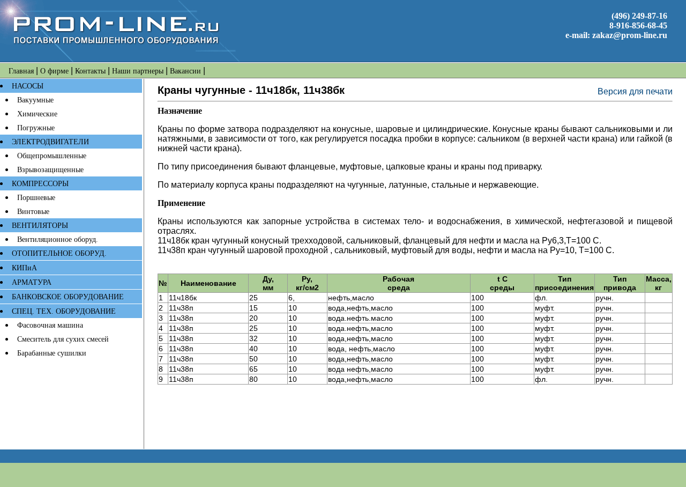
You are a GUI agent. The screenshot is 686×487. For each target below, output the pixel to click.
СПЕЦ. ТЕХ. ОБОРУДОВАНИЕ (64, 311)
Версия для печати (635, 91)
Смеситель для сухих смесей (63, 339)
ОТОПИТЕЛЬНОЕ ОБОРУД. (59, 253)
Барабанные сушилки (51, 353)
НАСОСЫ (27, 86)
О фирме (54, 71)
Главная (21, 71)
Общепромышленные (51, 156)
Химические (37, 114)
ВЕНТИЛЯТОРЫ (40, 226)
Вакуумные (35, 100)
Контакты (90, 71)
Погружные (36, 128)
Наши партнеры (137, 71)
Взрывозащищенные (50, 170)
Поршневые (36, 198)
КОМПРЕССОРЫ (40, 184)
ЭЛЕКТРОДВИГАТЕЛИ (50, 142)
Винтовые (33, 212)
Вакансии (185, 71)
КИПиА (24, 268)
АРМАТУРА (31, 282)
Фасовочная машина (50, 325)
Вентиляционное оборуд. (57, 239)
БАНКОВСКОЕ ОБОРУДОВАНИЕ (68, 297)
